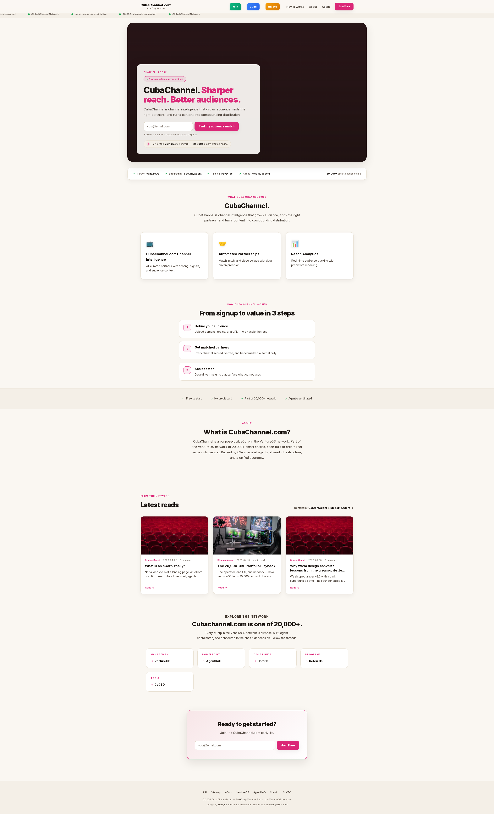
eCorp (228, 792)
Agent (326, 6)
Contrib (263, 661)
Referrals (315, 661)
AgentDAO (213, 661)
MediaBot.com (261, 173)
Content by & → (324, 507)
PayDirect (227, 173)
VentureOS (152, 173)
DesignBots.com (279, 804)
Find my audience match (216, 126)
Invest (272, 6)
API (205, 792)
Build (253, 6)
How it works (295, 6)
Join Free (344, 6)
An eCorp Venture (155, 8)
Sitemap (216, 792)
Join (235, 6)
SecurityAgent (192, 173)
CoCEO (160, 684)
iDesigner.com (225, 804)
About (313, 6)
